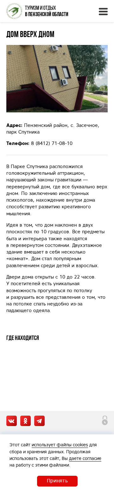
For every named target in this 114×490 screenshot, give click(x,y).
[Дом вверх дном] (57, 78)
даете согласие (85, 458)
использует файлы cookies (60, 445)
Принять (57, 480)
